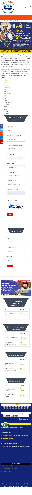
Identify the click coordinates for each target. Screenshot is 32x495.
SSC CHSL (7, 87)
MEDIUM (10, 173)
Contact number (11, 247)
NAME (9, 127)
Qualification (11, 180)
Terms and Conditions (10, 469)
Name (9, 238)
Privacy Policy (7, 471)
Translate (23, 419)
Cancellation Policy (9, 466)
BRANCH (10, 163)
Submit (10, 214)
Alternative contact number (15, 145)
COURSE (10, 154)
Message (9, 256)
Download (23, 315)
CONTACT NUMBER (13, 136)
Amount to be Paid (12, 189)
